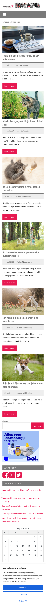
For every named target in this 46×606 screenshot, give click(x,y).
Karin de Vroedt (22, 65)
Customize (23, 594)
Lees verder (9, 86)
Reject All (23, 601)
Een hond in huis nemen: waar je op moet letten (20, 319)
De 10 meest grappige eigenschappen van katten (21, 188)
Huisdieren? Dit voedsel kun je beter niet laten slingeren (22, 385)
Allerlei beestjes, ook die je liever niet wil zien (22, 122)
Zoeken (5, 421)
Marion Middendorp (23, 196)
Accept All (23, 587)
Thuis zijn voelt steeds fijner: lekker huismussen (20, 57)
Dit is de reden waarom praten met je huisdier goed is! (20, 254)
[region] (23, 585)
